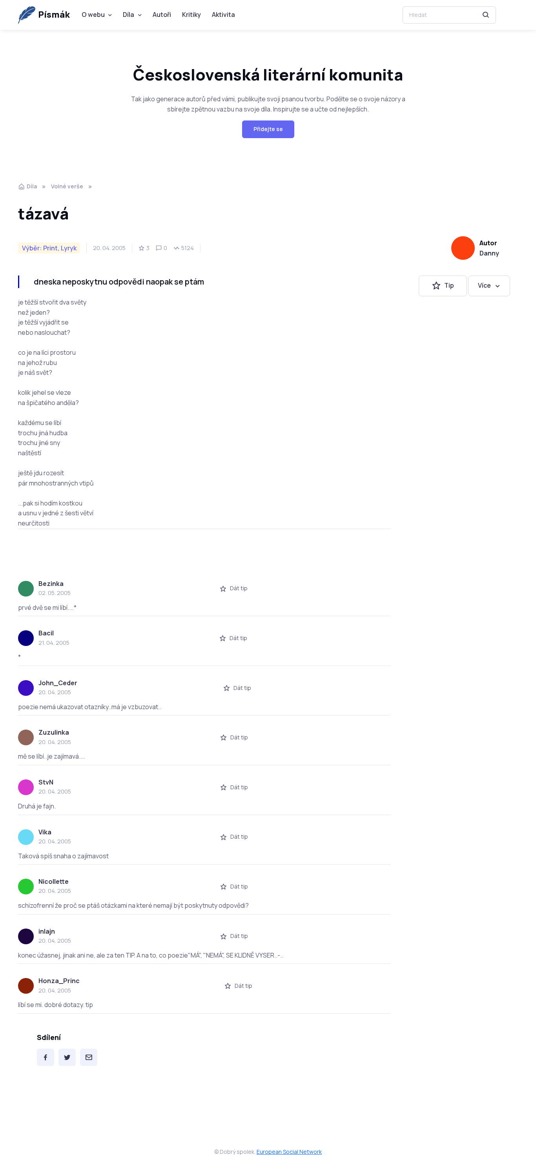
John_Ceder (57, 683)
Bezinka (51, 583)
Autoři (162, 14)
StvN (45, 782)
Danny (489, 253)
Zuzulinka (53, 732)
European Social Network (289, 1151)
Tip (449, 285)
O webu (93, 14)
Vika (44, 832)
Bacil (46, 633)
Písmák (53, 14)
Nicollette (53, 881)
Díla (128, 14)
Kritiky (191, 14)
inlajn (46, 931)
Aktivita (223, 14)
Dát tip (239, 588)
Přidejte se (268, 129)
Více (484, 285)
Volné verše (67, 186)
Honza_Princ (59, 980)
